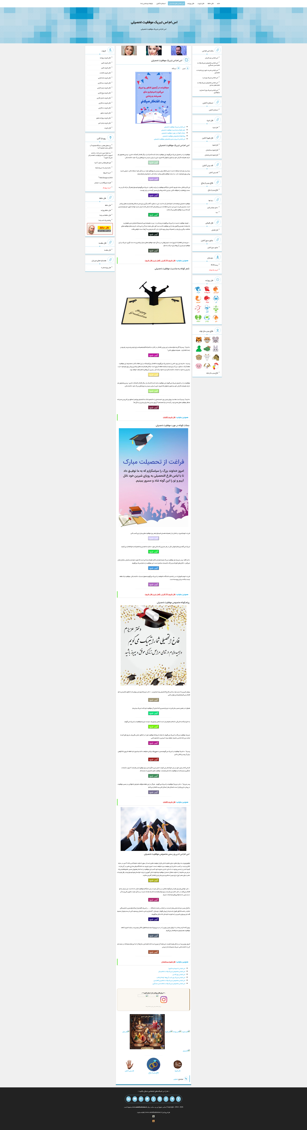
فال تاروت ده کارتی (104, 107)
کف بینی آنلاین (213, 172)
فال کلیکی (215, 230)
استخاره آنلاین (160, 3)
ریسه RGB (214, 265)
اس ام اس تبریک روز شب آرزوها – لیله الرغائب (171, 977)
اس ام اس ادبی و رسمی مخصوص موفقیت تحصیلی (169, 139)
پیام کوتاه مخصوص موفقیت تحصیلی (174, 136)
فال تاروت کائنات (105, 72)
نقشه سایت (141, 1112)
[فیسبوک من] (166, 1099)
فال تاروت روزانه (105, 57)
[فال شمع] (147, 1032)
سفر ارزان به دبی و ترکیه (103, 167)
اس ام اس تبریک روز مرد (210, 77)
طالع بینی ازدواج (213, 190)
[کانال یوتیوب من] (134, 1099)
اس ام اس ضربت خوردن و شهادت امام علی (208, 71)
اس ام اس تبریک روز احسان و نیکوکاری (210, 91)
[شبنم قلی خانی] (129, 51)
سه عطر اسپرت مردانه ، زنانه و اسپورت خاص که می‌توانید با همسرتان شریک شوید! (100, 155)
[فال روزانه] (177, 1032)
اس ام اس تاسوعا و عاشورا (176, 968)
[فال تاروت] (186, 1032)
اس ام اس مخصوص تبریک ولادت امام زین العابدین (169, 980)
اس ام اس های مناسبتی (176, 3)
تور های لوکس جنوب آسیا (102, 162)
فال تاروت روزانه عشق (103, 118)
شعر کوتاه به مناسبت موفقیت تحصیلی (173, 130)
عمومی (176, 1079)
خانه (218, 3)
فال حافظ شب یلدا (105, 215)
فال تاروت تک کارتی (104, 77)
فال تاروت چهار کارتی (104, 87)
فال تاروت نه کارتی (105, 102)
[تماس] (153, 1099)
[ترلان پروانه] (154, 51)
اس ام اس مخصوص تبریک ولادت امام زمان (171, 971)
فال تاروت (201, 3)
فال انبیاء (215, 127)
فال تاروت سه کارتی (104, 82)
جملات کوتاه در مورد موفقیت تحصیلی (173, 133)
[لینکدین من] (128, 1099)
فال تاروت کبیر (106, 62)
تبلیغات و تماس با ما (146, 3)
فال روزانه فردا (106, 267)
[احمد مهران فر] (179, 51)
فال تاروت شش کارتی (104, 98)
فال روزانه (190, 3)
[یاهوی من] (178, 1099)
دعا (217, 212)
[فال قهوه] (169, 1032)
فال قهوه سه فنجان (212, 149)
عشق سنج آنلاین (212, 247)
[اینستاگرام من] (159, 1099)
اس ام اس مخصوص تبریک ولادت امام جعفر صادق (208, 84)
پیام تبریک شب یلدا (104, 220)
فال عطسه (107, 250)
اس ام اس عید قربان (211, 57)
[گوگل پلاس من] (141, 1099)
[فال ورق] (186, 1051)
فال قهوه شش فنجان (211, 155)
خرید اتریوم (107, 172)
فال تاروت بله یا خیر (104, 122)
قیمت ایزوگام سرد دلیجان (102, 182)
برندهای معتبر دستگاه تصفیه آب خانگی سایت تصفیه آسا (101, 146)
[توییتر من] (147, 1099)
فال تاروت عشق (105, 113)
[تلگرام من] (172, 1099)
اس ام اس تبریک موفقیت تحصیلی (154, 22)
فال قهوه (215, 145)
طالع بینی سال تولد (212, 373)
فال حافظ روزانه (106, 210)
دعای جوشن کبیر (212, 207)
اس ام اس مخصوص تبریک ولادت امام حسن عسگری (169, 983)
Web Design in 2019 (105, 177)
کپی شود (153, 162)
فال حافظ (210, 3)
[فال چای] (126, 1032)
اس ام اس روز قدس (178, 974)
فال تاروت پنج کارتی (104, 92)
